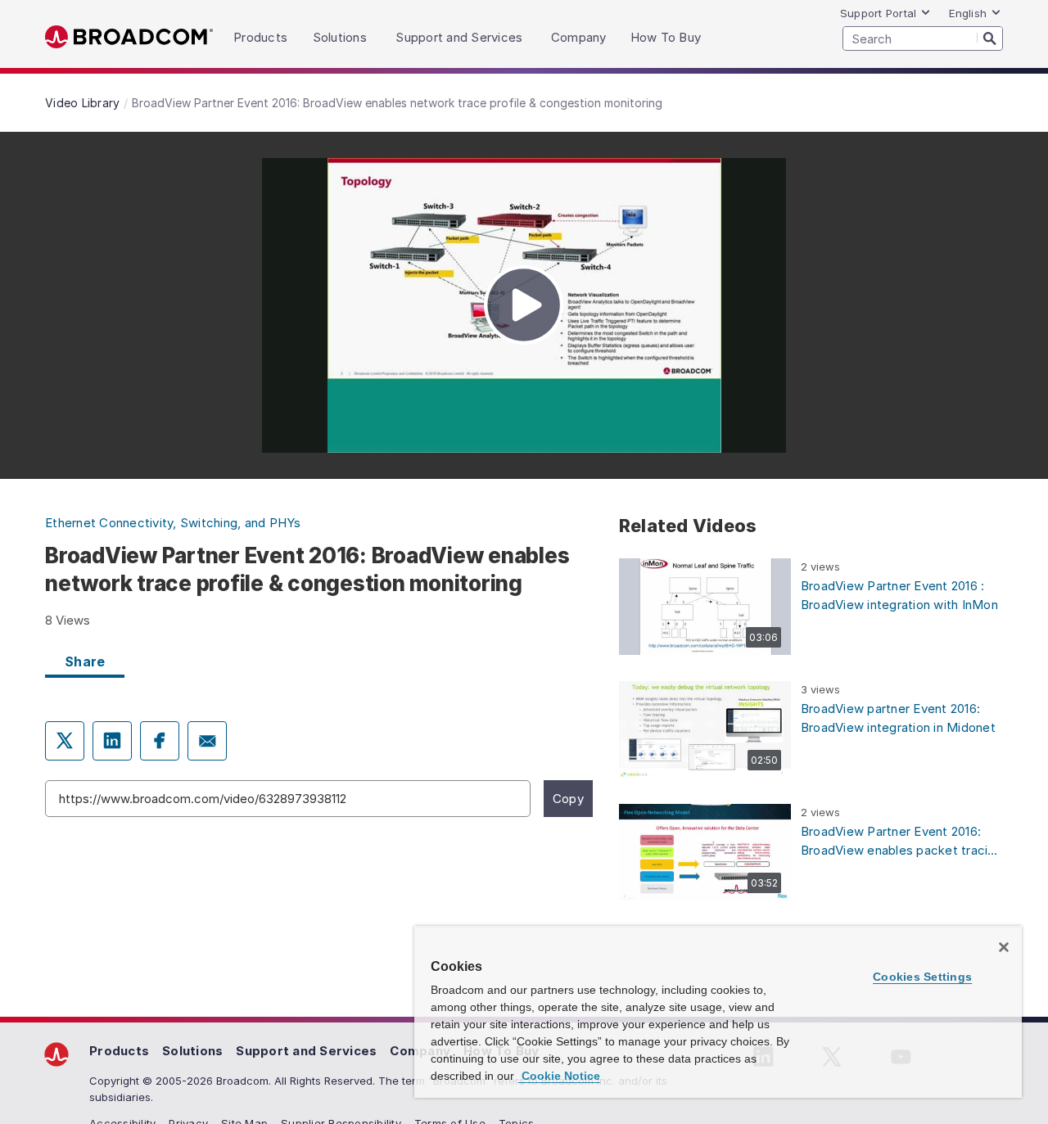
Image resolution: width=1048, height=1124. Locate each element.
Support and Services (306, 1051)
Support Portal (878, 13)
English (968, 13)
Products (119, 1051)
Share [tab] (85, 661)
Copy (568, 798)
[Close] (1004, 947)
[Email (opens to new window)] (207, 741)
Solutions (192, 1051)
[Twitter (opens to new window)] (64, 741)
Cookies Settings (922, 976)
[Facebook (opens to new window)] (159, 741)
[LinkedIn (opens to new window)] (112, 741)
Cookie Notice (559, 1075)
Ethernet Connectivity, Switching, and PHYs (173, 522)
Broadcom (129, 37)
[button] (705, 606)
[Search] (990, 37)
